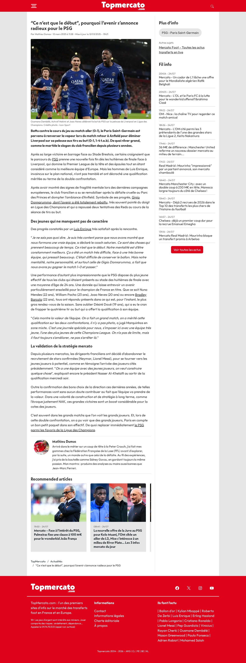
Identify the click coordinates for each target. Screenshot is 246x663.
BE (142, 651)
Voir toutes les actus (187, 250)
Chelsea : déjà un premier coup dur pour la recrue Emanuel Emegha (186, 222)
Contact (100, 611)
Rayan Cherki (167, 630)
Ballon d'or (167, 611)
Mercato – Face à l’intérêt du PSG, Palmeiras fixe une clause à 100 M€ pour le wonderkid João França (58, 534)
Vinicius (206, 625)
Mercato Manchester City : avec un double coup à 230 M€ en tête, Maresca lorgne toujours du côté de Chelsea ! (186, 187)
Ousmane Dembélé (194, 630)
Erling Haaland (203, 616)
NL (147, 651)
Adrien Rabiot (168, 640)
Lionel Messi (166, 625)
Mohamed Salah (192, 640)
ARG (128, 651)
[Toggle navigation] (34, 6)
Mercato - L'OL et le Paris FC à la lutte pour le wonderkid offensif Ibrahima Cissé (184, 99)
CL (133, 651)
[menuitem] (212, 6)
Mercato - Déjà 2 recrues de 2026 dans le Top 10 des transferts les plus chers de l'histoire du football (187, 206)
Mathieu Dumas (64, 441)
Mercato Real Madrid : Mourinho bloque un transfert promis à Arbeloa (185, 237)
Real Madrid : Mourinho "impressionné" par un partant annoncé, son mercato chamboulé (185, 169)
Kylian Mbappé (188, 611)
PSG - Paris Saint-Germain (180, 33)
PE (138, 651)
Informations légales (109, 616)
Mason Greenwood (172, 635)
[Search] (212, 6)
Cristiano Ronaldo (197, 621)
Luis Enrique (82, 229)
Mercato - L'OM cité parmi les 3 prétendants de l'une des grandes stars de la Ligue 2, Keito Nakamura (185, 132)
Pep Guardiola (187, 625)
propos (101, 625)
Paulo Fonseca (198, 635)
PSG (55, 159)
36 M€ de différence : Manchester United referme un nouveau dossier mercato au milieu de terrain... (187, 150)
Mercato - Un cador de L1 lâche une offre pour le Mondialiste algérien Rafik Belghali (186, 80)
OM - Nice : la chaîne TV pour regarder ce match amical (187, 115)
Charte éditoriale (106, 621)
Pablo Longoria (170, 621)
